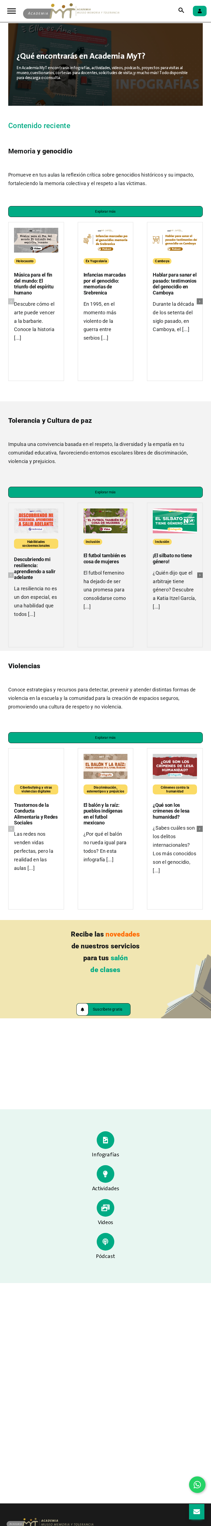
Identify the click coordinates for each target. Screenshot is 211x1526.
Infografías (105, 1155)
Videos (105, 1222)
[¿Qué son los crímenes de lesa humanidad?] (175, 756)
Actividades (105, 1189)
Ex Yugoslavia (96, 261)
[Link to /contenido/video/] (105, 1208)
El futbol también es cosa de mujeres (105, 558)
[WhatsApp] (197, 1484)
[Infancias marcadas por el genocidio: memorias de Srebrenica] (106, 230)
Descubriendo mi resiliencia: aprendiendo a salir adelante (34, 568)
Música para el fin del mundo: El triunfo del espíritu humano (34, 284)
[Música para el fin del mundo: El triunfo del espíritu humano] (36, 230)
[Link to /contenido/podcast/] (105, 1242)
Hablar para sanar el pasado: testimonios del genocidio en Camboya (175, 284)
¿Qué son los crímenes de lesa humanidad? (171, 811)
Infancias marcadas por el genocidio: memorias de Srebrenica (105, 284)
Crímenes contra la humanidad (175, 789)
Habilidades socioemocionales (36, 544)
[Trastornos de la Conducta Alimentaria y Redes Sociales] (36, 756)
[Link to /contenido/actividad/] (105, 1174)
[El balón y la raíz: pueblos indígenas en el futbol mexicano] (106, 756)
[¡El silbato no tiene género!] (175, 511)
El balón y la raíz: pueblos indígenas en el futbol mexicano (103, 814)
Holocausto (25, 261)
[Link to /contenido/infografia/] (105, 1140)
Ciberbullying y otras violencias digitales (36, 789)
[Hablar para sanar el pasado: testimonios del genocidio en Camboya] (175, 230)
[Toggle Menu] (11, 10)
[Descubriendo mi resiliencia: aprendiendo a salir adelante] (36, 511)
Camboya (162, 261)
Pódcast (105, 1256)
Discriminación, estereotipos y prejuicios (105, 789)
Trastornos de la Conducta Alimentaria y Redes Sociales (36, 814)
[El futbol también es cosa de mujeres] (106, 511)
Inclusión (93, 542)
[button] (11, 301)
